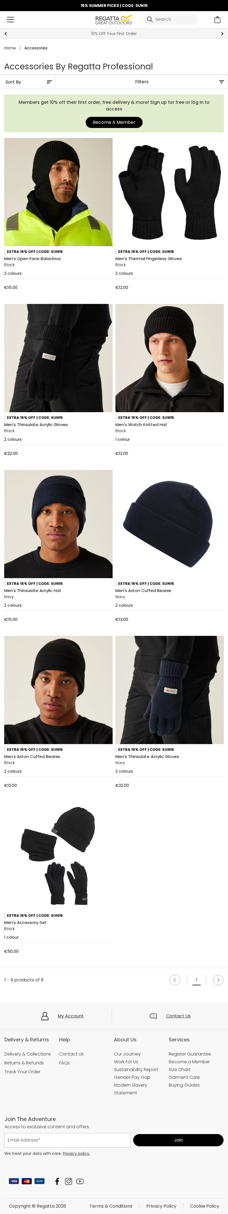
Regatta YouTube (79, 1181)
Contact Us (178, 1016)
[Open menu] (10, 19)
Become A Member (114, 122)
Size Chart (179, 1069)
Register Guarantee (190, 1054)
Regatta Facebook (57, 1181)
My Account (71, 1016)
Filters (141, 82)
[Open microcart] (217, 19)
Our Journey (127, 1054)
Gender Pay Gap (132, 1077)
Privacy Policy (161, 1206)
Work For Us (126, 1062)
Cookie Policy (204, 1206)
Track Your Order (22, 1072)
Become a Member (189, 1062)
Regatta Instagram (68, 1181)
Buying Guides (184, 1085)
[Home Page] (113, 19)
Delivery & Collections (27, 1054)
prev (5, 33)
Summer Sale (114, 33)
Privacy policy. (76, 1153)
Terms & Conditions (111, 1206)
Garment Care (184, 1077)
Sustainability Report (136, 1069)
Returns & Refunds (24, 1063)
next (222, 33)
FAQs (64, 1063)
